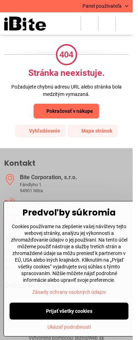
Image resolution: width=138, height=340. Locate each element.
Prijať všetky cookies (69, 311)
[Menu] (124, 24)
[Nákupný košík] (106, 24)
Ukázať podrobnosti (69, 327)
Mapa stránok (96, 131)
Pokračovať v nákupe (69, 111)
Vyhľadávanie (44, 131)
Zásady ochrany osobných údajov (69, 292)
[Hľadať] (89, 24)
